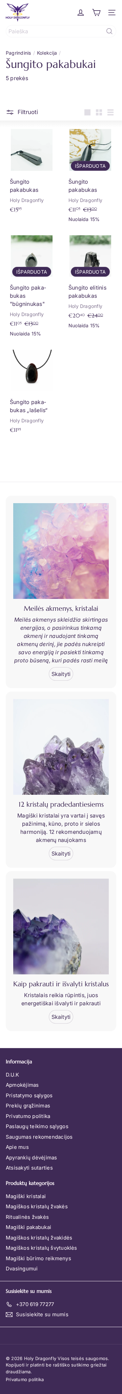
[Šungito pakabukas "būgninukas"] (32, 285)
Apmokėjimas (22, 1085)
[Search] (109, 31)
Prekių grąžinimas (28, 1105)
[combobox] (61, 31)
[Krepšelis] (96, 12)
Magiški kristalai (26, 1196)
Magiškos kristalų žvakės (37, 1206)
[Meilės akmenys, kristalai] (61, 551)
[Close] (110, 1340)
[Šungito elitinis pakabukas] (90, 281)
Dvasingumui (22, 1268)
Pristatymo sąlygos (29, 1095)
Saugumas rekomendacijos (39, 1137)
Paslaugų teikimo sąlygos (37, 1126)
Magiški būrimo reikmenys (38, 1258)
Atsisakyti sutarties (29, 1167)
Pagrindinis (18, 53)
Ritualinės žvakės (27, 1217)
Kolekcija (47, 53)
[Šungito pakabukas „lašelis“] (32, 391)
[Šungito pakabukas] (32, 170)
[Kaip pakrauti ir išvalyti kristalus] (61, 926)
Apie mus (17, 1147)
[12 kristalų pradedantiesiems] (61, 747)
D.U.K (12, 1074)
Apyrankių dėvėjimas (31, 1157)
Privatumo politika (28, 1116)
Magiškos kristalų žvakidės (39, 1237)
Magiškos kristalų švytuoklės (41, 1248)
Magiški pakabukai (28, 1227)
